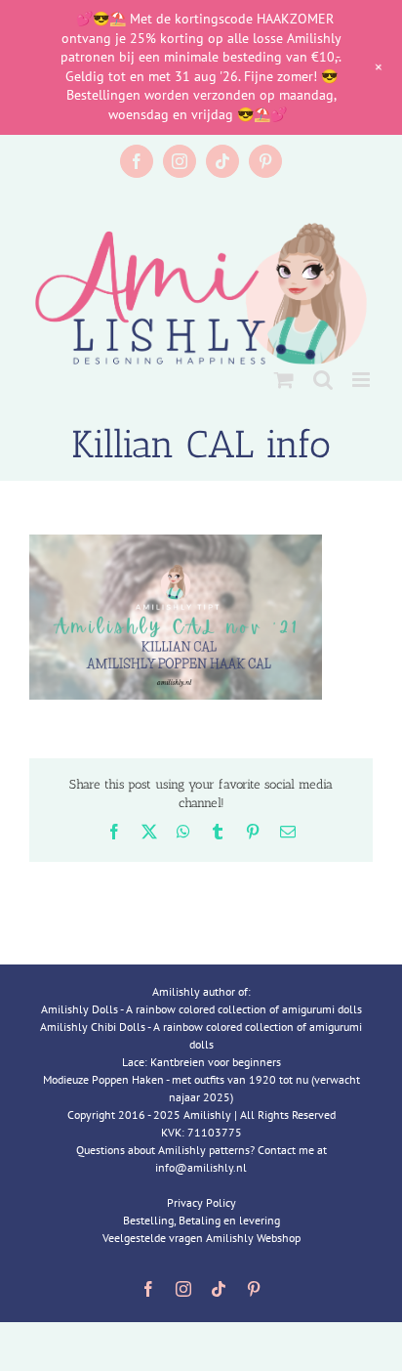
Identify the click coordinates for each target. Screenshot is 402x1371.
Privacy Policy (201, 1202)
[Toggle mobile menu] (362, 379)
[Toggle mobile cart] (284, 379)
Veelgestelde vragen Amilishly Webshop (201, 1237)
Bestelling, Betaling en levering (201, 1220)
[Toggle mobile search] (323, 379)
